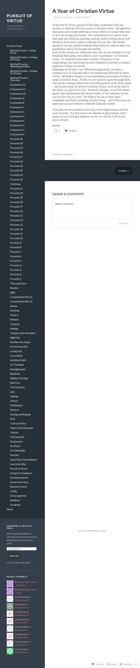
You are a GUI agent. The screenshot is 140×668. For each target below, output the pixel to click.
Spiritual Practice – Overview (19, 79)
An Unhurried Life (19, 477)
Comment (123, 223)
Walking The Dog (19, 378)
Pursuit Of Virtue (19, 18)
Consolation (16, 355)
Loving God (16, 351)
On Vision (15, 446)
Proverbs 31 (16, 138)
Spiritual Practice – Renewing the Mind (20, 65)
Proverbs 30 (16, 143)
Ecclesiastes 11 (18, 89)
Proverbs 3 (15, 269)
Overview (68, 154)
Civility (13, 491)
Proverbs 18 (16, 202)
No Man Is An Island (20, 342)
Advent (14, 400)
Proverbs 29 (16, 147)
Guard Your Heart (19, 482)
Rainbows (15, 373)
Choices (14, 432)
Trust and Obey (18, 423)
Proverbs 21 (16, 188)
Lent (12, 391)
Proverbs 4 (15, 265)
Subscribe (14, 556)
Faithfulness (16, 405)
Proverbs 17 (16, 206)
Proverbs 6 (15, 256)
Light (12, 292)
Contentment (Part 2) (21, 297)
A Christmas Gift (18, 346)
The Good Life (17, 387)
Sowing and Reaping (20, 414)
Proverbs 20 (16, 193)
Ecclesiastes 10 (18, 93)
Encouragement (18, 495)
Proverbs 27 (16, 157)
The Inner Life (17, 437)
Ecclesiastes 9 (17, 98)
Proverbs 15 (16, 215)
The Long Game (18, 283)
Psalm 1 (14, 315)
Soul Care (15, 382)
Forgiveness (16, 441)
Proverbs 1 (15, 278)
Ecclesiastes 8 (17, 102)
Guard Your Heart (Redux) (23, 459)
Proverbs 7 (15, 251)
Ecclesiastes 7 (17, 107)
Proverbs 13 (16, 224)
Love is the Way (18, 464)
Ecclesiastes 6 (17, 111)
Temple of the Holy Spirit (22, 333)
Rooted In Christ (18, 486)
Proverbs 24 (16, 170)
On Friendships (17, 450)
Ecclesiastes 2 (17, 129)
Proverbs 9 (15, 242)
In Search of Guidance (21, 473)
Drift (12, 419)
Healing (14, 328)
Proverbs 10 (16, 238)
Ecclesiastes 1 (17, 134)
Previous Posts (14, 45)
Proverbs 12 (16, 229)
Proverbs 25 (16, 166)
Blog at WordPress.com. (92, 531)
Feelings (14, 396)
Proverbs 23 (16, 175)
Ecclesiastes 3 (17, 125)
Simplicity (15, 500)
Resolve (14, 288)
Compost (15, 324)
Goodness (15, 504)
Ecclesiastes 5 (17, 116)
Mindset (14, 319)
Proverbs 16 (16, 211)
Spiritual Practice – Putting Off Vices (23, 58)
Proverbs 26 (16, 161)
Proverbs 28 (16, 152)
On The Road (17, 364)
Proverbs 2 (15, 274)
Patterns (14, 409)
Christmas (15, 184)
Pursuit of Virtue (18, 468)
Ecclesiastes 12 (18, 84)
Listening (14, 310)
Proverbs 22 (16, 179)
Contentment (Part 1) (21, 301)
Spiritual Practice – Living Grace (23, 51)
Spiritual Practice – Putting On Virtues (23, 72)
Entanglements (18, 369)
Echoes (13, 306)
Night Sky (15, 337)
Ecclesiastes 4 (17, 120)
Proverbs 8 (15, 247)
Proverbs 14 (16, 220)
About (10, 509)
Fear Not (14, 455)
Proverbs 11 (16, 233)
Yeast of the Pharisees (21, 428)
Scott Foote (82, 17)
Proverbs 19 (16, 197)
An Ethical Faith (18, 360)
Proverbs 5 (15, 260)
